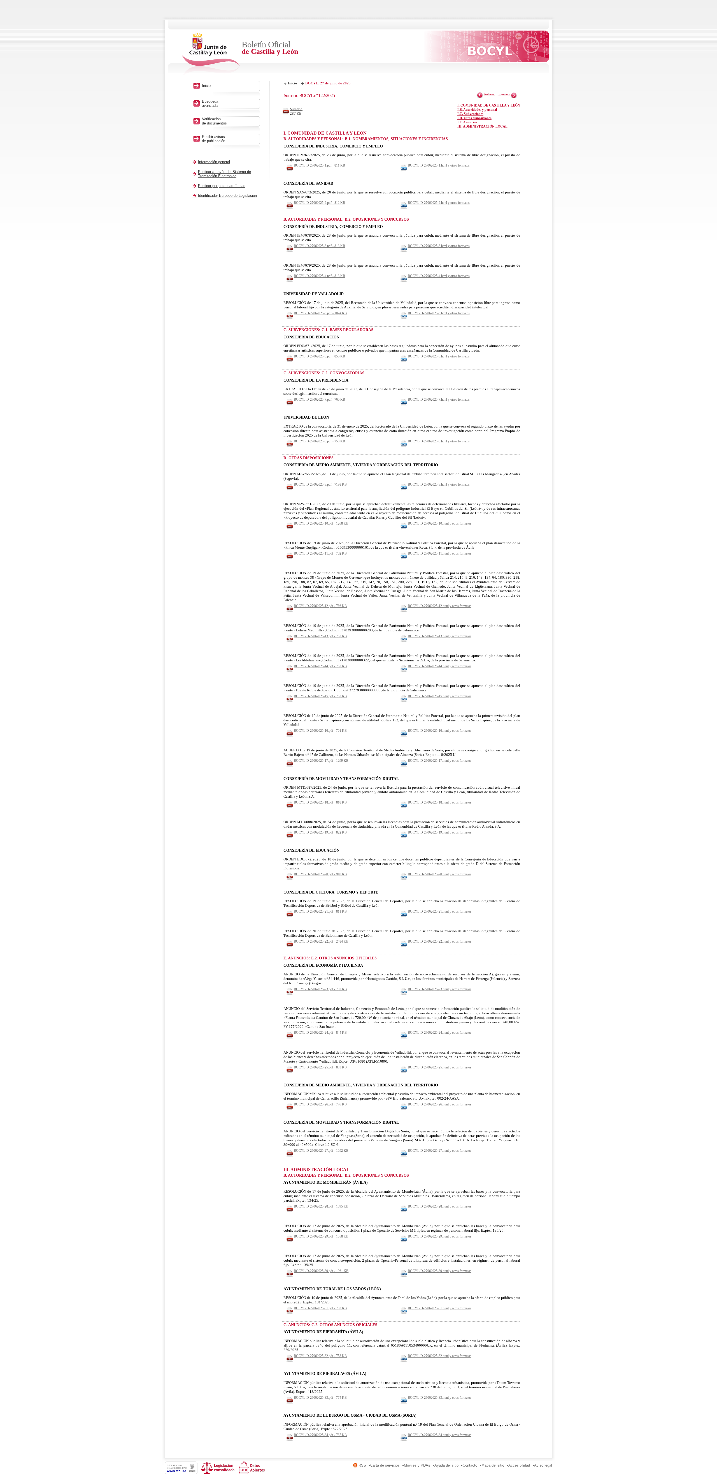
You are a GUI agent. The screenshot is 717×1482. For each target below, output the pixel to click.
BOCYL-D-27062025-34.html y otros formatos (439, 1435)
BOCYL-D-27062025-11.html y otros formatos (439, 553)
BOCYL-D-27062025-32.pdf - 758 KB (320, 1356)
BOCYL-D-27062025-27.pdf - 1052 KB (321, 1150)
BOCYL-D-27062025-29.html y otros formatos (439, 1236)
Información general (214, 162)
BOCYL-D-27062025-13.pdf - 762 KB (320, 636)
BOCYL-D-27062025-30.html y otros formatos (439, 1271)
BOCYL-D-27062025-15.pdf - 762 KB (320, 696)
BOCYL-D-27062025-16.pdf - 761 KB (320, 730)
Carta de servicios (385, 1465)
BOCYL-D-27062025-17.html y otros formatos (439, 760)
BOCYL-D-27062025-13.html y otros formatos (439, 636)
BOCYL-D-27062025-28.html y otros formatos (439, 1206)
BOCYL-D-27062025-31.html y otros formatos (439, 1308)
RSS (362, 1465)
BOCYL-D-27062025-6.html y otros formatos (439, 356)
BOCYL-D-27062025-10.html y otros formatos (439, 523)
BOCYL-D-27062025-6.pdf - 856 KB (319, 356)
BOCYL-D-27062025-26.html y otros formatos (439, 1104)
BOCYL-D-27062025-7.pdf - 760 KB (319, 399)
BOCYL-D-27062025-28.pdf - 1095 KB (321, 1206)
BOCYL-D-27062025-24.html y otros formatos (439, 1032)
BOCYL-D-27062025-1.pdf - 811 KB (319, 165)
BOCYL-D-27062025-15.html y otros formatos (439, 696)
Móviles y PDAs (417, 1465)
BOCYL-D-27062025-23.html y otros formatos (439, 989)
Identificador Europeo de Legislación (227, 195)
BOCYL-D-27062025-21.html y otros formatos (439, 911)
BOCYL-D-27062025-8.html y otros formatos (439, 441)
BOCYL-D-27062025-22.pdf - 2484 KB (321, 941)
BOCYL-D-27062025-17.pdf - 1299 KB (321, 760)
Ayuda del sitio (446, 1465)
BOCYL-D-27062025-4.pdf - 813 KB (319, 276)
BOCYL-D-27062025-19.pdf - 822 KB (320, 832)
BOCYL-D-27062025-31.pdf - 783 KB (320, 1308)
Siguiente (504, 94)
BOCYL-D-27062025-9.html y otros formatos (439, 484)
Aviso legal (543, 1465)
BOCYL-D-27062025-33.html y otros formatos (439, 1397)
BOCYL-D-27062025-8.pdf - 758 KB (319, 441)
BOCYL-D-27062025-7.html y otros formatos (439, 399)
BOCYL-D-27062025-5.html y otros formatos (439, 313)
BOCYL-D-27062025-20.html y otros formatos (439, 874)
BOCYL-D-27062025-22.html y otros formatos (439, 941)
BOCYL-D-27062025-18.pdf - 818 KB (320, 802)
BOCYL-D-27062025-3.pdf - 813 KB (319, 246)
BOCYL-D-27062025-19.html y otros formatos (439, 832)
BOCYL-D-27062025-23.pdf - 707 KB (320, 989)
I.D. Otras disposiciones (474, 118)
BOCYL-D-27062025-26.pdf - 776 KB (320, 1104)
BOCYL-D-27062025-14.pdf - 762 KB (320, 666)
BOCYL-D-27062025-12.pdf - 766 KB (320, 606)
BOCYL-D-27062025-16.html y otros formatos (439, 730)
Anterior (489, 94)
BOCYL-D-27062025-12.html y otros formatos (439, 606)
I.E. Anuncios (467, 122)
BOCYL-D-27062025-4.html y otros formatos (439, 276)
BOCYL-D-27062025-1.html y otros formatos (439, 165)
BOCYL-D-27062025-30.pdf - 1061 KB (321, 1271)
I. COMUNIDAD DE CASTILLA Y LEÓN (488, 105)
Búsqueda (210, 103)
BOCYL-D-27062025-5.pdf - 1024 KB (320, 313)
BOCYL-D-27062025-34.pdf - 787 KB (320, 1435)
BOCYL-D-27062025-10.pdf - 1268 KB (321, 523)
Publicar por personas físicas (221, 186)
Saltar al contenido (22, 2)
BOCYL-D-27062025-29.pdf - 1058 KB (321, 1236)
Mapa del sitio (492, 1465)
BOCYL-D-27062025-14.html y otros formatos (439, 666)
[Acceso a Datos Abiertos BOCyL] (253, 1473)
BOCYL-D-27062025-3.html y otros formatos (439, 246)
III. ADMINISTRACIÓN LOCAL (482, 126)
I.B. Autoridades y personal (477, 110)
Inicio (292, 83)
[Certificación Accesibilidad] (183, 1473)
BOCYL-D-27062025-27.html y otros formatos (439, 1150)
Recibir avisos (213, 139)
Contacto (470, 1465)
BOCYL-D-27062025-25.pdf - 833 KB (320, 1067)
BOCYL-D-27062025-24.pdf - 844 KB (320, 1032)
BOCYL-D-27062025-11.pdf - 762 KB (320, 553)
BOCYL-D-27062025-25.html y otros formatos (439, 1067)
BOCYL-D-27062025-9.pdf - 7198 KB (320, 484)
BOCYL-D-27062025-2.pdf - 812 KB (319, 202)
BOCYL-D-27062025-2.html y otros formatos (439, 202)
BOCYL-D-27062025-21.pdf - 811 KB (320, 911)
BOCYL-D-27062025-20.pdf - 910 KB (320, 874)
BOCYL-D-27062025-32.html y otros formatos (439, 1356)
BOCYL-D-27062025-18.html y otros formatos (439, 802)
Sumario (296, 111)
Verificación (214, 121)
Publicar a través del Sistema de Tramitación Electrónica (224, 174)
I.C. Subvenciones (470, 114)
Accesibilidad (519, 1465)
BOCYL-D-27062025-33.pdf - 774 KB (320, 1397)
